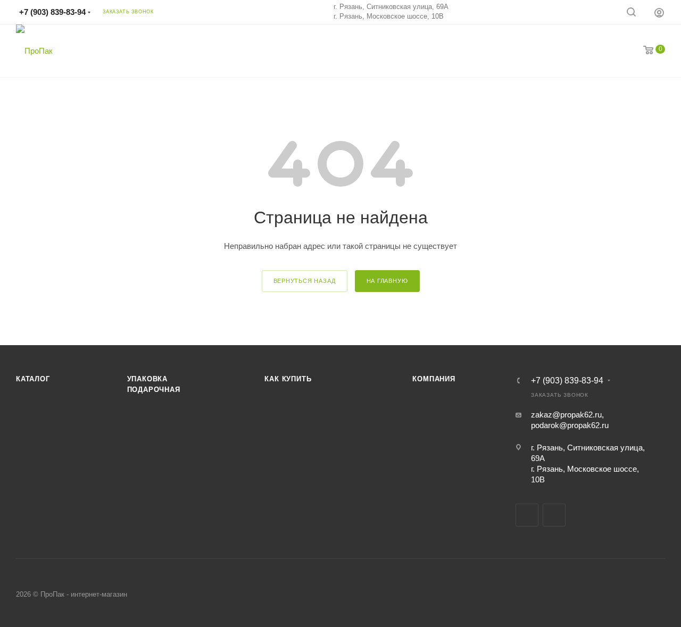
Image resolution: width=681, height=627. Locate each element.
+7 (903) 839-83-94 (52, 11)
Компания (433, 379)
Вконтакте (527, 515)
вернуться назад (304, 281)
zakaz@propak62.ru (566, 414)
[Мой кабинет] (659, 12)
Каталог (33, 379)
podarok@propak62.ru (570, 425)
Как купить (287, 379)
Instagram (554, 515)
